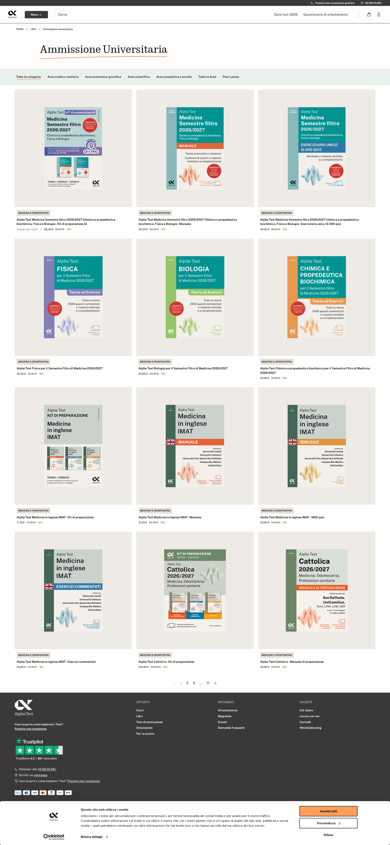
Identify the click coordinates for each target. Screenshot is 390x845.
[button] (369, 14)
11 (208, 683)
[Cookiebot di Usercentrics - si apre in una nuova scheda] (54, 837)
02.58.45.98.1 (47, 769)
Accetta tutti (328, 811)
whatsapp (40, 775)
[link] (379, 14)
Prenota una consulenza (84, 781)
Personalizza (326, 823)
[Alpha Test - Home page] (12, 14)
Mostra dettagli (92, 836)
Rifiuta (328, 835)
